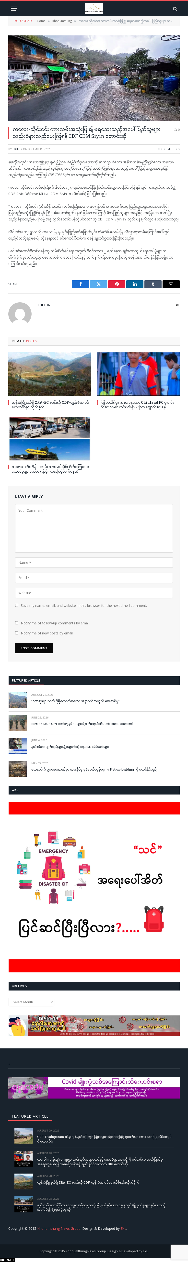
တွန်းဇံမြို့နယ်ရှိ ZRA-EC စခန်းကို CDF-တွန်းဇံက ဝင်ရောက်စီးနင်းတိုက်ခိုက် (50, 404)
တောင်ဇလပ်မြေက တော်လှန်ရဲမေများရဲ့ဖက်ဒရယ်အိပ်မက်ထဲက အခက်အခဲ (82, 723)
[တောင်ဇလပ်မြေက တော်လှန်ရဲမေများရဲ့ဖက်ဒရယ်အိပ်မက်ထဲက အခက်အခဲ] (18, 723)
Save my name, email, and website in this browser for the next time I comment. (84, 605)
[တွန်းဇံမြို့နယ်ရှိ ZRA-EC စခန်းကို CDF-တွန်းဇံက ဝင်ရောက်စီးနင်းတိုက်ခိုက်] (49, 374)
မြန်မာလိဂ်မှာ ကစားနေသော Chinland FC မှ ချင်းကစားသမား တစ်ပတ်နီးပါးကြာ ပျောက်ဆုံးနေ (137, 404)
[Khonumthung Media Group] (94, 9)
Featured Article (26, 680)
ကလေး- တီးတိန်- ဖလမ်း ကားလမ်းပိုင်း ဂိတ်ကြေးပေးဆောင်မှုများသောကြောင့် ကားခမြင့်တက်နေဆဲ (50, 469)
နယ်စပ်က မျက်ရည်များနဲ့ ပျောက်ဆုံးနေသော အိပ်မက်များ (70, 746)
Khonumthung (169, 149)
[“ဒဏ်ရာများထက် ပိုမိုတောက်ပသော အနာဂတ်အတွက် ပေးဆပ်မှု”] (18, 700)
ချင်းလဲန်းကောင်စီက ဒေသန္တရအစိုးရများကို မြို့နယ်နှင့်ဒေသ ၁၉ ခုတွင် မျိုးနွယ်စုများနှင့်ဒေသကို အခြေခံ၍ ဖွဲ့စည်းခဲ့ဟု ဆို (101, 1207)
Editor (17, 149)
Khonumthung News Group (59, 1228)
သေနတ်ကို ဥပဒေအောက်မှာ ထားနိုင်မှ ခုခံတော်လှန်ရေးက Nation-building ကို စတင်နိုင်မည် (93, 769)
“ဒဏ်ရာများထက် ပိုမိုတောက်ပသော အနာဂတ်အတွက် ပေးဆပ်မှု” (75, 701)
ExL (123, 1228)
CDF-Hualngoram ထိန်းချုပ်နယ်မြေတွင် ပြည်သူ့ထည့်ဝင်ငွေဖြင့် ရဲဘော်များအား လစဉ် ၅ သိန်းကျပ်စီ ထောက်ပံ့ (104, 1138)
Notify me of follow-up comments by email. (55, 623)
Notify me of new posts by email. (47, 633)
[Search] (174, 8)
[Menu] (14, 8)
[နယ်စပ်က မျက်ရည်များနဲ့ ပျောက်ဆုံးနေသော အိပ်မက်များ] (18, 746)
